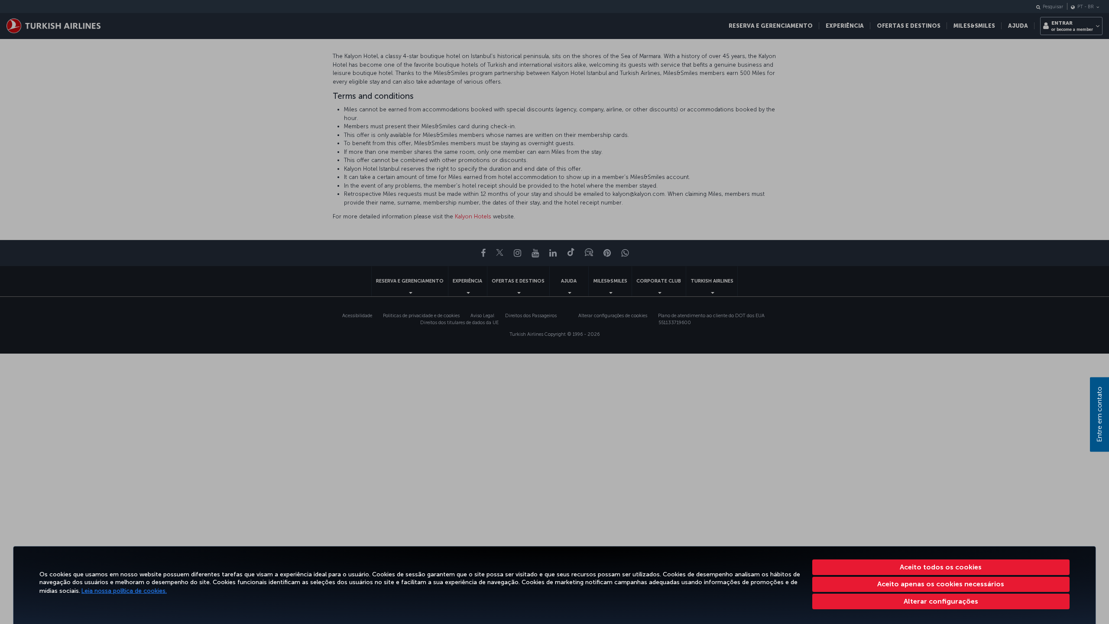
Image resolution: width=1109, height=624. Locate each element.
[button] (941, 601)
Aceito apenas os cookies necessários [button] (940, 584)
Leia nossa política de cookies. (124, 591)
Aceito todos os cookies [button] (941, 567)
